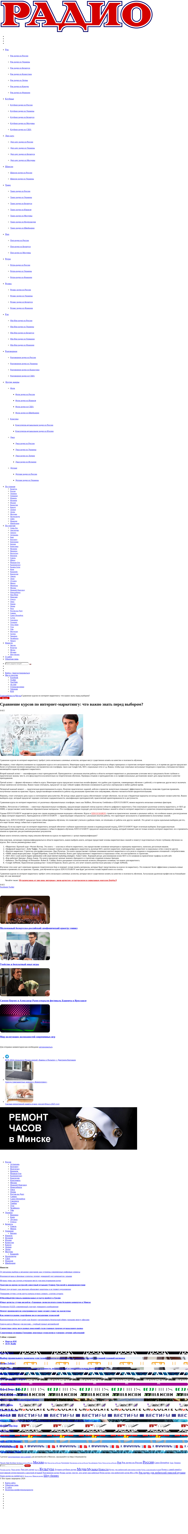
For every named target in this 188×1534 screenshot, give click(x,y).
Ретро (8, 259)
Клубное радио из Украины (22, 111)
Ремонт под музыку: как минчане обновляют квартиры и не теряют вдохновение (35, 1289)
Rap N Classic (7, 1436)
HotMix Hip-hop (9, 1425)
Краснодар (14, 574)
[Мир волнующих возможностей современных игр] (25, 1032)
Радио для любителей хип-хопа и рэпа (125, 1470)
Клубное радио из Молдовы (22, 123)
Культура (13, 648)
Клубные (9, 98)
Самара (13, 613)
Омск (12, 602)
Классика (14, 419)
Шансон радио (37, 1476)
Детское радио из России (26, 474)
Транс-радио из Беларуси (21, 203)
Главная (3, 696)
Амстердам (14, 530)
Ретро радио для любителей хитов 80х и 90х (119, 1473)
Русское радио (8, 1446)
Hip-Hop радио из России (21, 320)
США (12, 519)
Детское (13, 468)
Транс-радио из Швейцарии (22, 228)
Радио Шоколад (9, 1410)
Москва (13, 588)
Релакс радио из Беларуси (21, 302)
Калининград (15, 565)
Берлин (13, 544)
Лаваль (13, 576)
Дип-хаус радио (27, 1469)
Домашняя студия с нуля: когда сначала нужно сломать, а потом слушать (31, 1293)
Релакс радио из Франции (21, 308)
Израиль (13, 498)
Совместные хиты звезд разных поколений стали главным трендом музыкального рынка (41, 1328)
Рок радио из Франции (20, 92)
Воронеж (13, 556)
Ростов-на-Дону (16, 611)
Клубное (13, 1463)
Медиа (12, 650)
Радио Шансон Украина (13, 1394)
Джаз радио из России (25, 443)
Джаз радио (15, 1470)
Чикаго (13, 641)
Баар (12, 537)
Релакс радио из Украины (21, 296)
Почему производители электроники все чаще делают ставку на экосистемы (35, 1311)
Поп (7, 234)
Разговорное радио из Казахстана (24, 370)
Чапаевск (13, 636)
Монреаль (14, 586)
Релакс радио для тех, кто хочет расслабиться (79, 1473)
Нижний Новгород (17, 590)
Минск (12, 583)
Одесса (12, 599)
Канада (13, 507)
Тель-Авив (14, 625)
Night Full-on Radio (10, 1451)
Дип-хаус (9, 135)
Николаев (14, 597)
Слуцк (12, 618)
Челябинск (14, 638)
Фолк (12, 388)
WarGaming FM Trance (13, 1379)
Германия (14, 496)
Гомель (13, 558)
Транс (8, 185)
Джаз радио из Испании (25, 462)
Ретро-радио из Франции (21, 277)
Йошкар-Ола (15, 563)
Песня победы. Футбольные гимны (19, 1399)
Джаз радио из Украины (25, 450)
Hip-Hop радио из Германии (22, 339)
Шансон (9, 166)
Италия (13, 503)
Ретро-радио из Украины (21, 271)
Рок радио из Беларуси (20, 68)
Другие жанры (12, 382)
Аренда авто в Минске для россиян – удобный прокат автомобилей (29, 1324)
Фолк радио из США (24, 407)
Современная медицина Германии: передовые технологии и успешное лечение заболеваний (42, 1333)
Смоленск (14, 620)
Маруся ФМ (10, 1341)
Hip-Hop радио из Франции (22, 345)
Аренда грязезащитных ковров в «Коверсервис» (26, 1082)
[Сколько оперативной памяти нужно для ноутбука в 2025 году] (19, 1102)
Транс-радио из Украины (21, 197)
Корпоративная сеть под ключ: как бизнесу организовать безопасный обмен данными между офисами (44, 1320)
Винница (13, 551)
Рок (7, 49)
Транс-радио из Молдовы (21, 216)
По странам (10, 486)
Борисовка (14, 546)
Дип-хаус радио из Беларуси (22, 154)
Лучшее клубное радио (65, 1469)
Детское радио (5, 1470)
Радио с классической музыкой (151, 1470)
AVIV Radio (10, 1344)
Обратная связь (11, 659)
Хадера (13, 634)
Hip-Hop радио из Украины (22, 327)
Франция (13, 521)
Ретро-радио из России (20, 265)
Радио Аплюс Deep (10, 1384)
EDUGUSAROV (98, 813)
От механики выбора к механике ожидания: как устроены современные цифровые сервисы (40, 1272)
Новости (9, 643)
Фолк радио (28, 1476)
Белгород (13, 540)
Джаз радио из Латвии (25, 456)
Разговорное (11, 351)
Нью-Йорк (14, 595)
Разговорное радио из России (23, 357)
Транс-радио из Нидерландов (23, 222)
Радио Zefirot (7, 1363)
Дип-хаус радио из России (21, 142)
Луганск (13, 581)
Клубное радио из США (20, 129)
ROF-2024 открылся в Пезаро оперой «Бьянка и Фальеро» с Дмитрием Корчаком (40, 1060)
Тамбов (13, 1203)
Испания (13, 500)
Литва (12, 512)
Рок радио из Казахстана (21, 74)
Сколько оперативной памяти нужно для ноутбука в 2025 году (32, 1104)
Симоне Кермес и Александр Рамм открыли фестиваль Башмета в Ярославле (43, 1000)
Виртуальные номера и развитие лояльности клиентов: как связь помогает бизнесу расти (50, 1420)
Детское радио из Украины (27, 480)
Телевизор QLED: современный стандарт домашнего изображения (29, 1307)
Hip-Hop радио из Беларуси (22, 333)
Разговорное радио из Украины (24, 364)
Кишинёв (14, 572)
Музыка (13, 652)
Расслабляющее (93, 1463)
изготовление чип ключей (19, 1457)
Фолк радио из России (25, 394)
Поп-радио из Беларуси (20, 246)
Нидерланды (15, 517)
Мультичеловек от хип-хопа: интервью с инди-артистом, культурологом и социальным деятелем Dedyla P (68, 880)
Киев (12, 569)
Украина (13, 494)
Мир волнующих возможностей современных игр (27, 1036)
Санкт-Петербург (16, 615)
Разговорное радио (51, 1473)
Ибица (12, 560)
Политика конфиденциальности (19, 1490)
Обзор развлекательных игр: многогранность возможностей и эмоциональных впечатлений (51, 1368)
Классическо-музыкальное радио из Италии (34, 431)
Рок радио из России (19, 56)
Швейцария (14, 523)
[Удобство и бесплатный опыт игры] (25, 959)
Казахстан (14, 505)
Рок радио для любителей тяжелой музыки (162, 1472)
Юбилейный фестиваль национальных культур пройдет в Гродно (30, 1298)
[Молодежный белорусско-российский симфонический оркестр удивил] (25, 923)
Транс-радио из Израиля (20, 210)
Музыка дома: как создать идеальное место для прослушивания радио (30, 1280)
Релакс (8, 283)
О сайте (8, 657)
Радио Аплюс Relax (11, 1389)
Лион (12, 579)
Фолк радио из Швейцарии (27, 413)
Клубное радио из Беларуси (22, 117)
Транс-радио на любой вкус (12, 1476)
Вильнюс (13, 549)
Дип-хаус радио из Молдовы (22, 160)
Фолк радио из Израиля (25, 400)
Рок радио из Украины (20, 62)
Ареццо (13, 533)
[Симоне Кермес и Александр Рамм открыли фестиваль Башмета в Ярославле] (25, 996)
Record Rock (7, 1353)
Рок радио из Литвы (19, 80)
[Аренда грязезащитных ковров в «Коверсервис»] (19, 1080)
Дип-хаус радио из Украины (22, 148)
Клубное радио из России (21, 105)
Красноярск (15, 1180)
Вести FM (5, 1415)
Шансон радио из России (21, 173)
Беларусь (13, 489)
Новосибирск (15, 592)
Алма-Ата (14, 528)
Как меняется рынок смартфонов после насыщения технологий (29, 1315)
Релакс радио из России (20, 290)
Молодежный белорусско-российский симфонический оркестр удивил (39, 928)
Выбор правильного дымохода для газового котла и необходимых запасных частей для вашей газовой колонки (62, 1358)
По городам (10, 526)
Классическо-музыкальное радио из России (34, 425)
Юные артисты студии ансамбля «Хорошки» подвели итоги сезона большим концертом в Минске (45, 1302)
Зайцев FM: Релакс (10, 1441)
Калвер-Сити (15, 567)
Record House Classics (11, 1373)
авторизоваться (45, 1047)
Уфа (11, 629)
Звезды (13, 645)
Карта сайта (10, 1483)
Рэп (7, 314)
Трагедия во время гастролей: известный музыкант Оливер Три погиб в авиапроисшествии (42, 1285)
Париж (12, 604)
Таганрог (13, 622)
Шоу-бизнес (15, 655)
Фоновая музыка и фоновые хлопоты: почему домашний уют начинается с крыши (36, 1276)
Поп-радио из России (19, 240)
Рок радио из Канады (19, 86)
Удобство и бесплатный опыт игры (19, 964)
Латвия (13, 510)
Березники (14, 542)
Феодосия (14, 632)
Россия (12, 491)
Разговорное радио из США (22, 376)
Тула (12, 627)
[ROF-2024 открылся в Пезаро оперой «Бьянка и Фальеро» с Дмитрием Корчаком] (7, 1058)
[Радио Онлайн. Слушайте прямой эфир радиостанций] (76, 32)
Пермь (12, 606)
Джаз (12, 437)
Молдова (13, 514)
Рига (12, 609)
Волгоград (14, 553)
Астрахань (14, 535)
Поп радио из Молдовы (20, 253)
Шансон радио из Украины (22, 179)
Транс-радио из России (20, 191)
